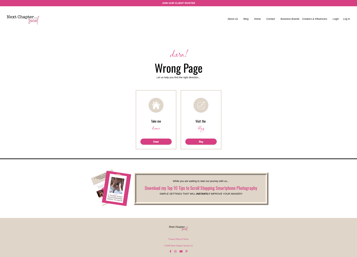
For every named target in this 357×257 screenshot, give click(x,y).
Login (336, 19)
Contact (270, 19)
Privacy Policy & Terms (179, 239)
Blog (246, 19)
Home (257, 19)
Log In (346, 19)
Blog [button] (201, 141)
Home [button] (156, 141)
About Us (233, 19)
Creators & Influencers (314, 19)
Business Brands (290, 19)
